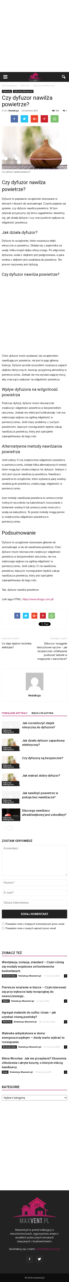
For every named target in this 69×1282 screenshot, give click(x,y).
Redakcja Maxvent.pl (29, 975)
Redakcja (13, 110)
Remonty (7, 1021)
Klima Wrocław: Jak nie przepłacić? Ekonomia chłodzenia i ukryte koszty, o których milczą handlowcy (34, 1063)
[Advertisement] (34, 36)
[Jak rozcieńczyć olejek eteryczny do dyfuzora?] (11, 727)
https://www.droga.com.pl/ (38, 599)
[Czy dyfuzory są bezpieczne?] (11, 762)
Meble (6, 1001)
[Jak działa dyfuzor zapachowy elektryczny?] (11, 745)
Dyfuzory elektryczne (23, 91)
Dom (5, 1072)
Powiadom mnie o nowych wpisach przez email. (31, 928)
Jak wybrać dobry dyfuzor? (41, 775)
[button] (64, 77)
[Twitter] (39, 1259)
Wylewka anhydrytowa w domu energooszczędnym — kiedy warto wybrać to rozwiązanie (33, 1037)
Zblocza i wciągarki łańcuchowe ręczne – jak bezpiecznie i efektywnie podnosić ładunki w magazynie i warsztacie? (52, 651)
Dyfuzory (7, 91)
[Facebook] (29, 1259)
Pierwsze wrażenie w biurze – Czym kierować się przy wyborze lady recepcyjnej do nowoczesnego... (34, 991)
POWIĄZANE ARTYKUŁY (15, 713)
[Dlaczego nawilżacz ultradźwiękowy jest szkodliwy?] (11, 814)
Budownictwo (9, 976)
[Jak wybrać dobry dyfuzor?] (11, 780)
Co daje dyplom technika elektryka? (16, 645)
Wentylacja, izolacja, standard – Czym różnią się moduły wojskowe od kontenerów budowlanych (33, 966)
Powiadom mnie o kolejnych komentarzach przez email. (35, 924)
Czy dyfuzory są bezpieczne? (42, 758)
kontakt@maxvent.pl (48, 1249)
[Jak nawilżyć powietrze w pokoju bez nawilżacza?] (11, 797)
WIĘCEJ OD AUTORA (42, 713)
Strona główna (9, 85)
